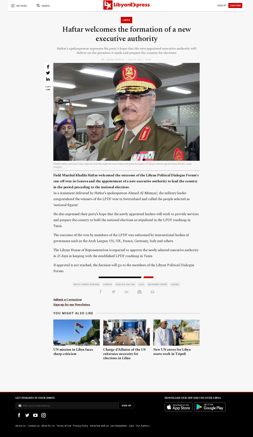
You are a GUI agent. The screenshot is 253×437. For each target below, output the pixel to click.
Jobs (131, 425)
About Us (20, 425)
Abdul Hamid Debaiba (86, 284)
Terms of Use (64, 425)
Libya (126, 20)
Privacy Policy (80, 425)
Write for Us (48, 425)
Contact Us (34, 425)
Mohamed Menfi (157, 284)
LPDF (141, 284)
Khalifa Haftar (125, 284)
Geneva (107, 284)
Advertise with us (99, 425)
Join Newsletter (119, 425)
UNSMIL (175, 284)
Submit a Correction (67, 299)
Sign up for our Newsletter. (71, 304)
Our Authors (142, 425)
